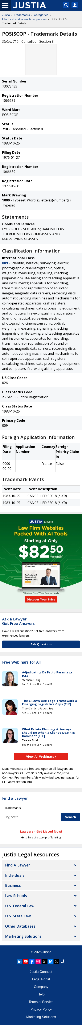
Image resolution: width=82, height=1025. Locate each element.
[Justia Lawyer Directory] (62, 961)
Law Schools (16, 895)
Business (13, 885)
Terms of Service (41, 1002)
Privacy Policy (41, 1009)
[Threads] (44, 961)
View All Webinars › (41, 756)
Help (41, 994)
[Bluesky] (50, 961)
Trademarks (22, 15)
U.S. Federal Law (19, 905)
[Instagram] (38, 961)
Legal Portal (41, 979)
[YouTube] (25, 961)
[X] (56, 961)
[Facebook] (31, 961)
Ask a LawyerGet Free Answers (18, 621)
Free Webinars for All (21, 662)
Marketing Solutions (23, 936)
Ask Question (41, 644)
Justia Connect (41, 971)
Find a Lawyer (15, 798)
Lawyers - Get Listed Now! (41, 831)
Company (41, 987)
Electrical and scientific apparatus (24, 19)
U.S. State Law (18, 915)
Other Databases (20, 926)
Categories (41, 15)
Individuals (14, 875)
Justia (6, 15)
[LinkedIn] (19, 961)
